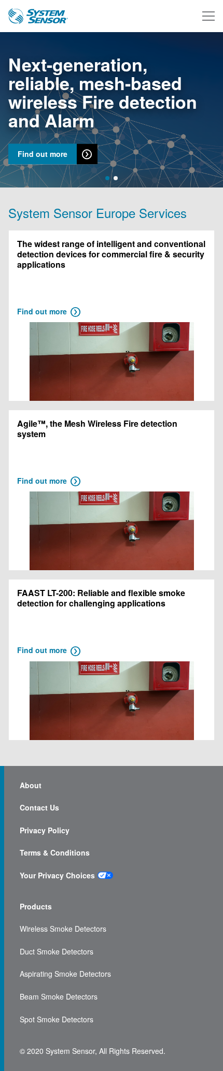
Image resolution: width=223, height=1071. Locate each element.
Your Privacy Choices (57, 875)
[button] (107, 178)
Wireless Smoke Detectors (63, 929)
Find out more (42, 154)
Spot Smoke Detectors (56, 1019)
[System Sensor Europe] (38, 16)
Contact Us (39, 808)
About (30, 785)
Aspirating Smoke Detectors (65, 974)
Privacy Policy (44, 830)
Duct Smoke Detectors (56, 952)
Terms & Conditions (55, 853)
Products (36, 906)
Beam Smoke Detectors (58, 997)
